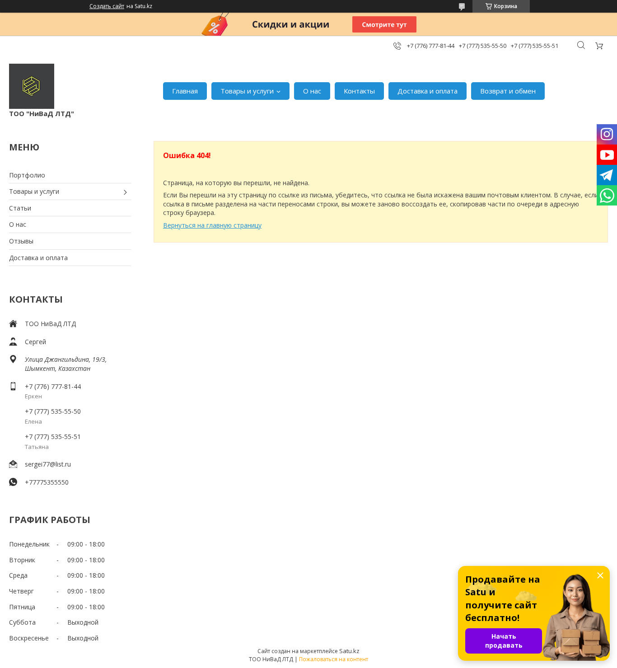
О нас (312, 90)
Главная (185, 90)
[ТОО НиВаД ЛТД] (31, 86)
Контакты (359, 90)
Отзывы (21, 241)
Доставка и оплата (427, 90)
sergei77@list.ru (48, 464)
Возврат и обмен (508, 90)
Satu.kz (349, 651)
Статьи (20, 208)
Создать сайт (106, 6)
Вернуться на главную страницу (212, 225)
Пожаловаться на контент (333, 659)
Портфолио (27, 175)
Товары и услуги (247, 90)
